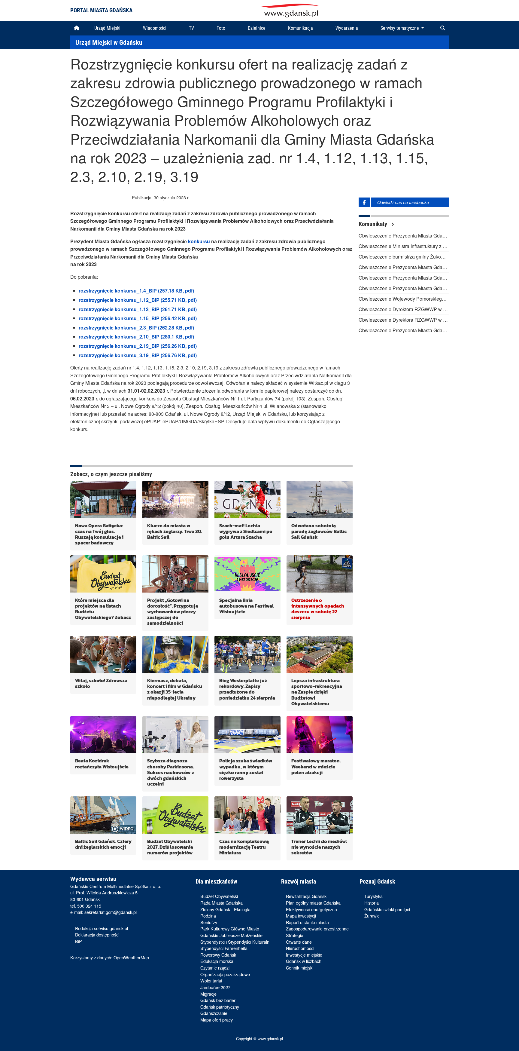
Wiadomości (154, 28)
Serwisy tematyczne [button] (400, 28)
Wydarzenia (346, 28)
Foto (221, 28)
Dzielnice (257, 28)
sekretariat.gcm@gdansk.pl (110, 912)
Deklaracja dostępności (97, 934)
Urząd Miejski (107, 28)
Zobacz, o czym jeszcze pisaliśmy (111, 474)
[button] (443, 28)
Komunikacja (300, 28)
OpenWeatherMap (131, 957)
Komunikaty (374, 224)
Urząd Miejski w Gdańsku (108, 42)
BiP (78, 941)
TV (191, 28)
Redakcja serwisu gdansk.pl (101, 928)
